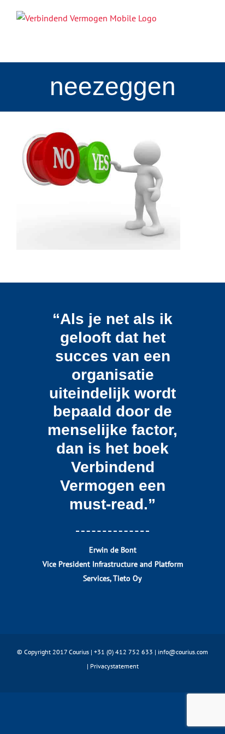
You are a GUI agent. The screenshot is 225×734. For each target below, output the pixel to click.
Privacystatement (114, 666)
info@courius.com (183, 652)
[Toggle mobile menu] (204, 25)
